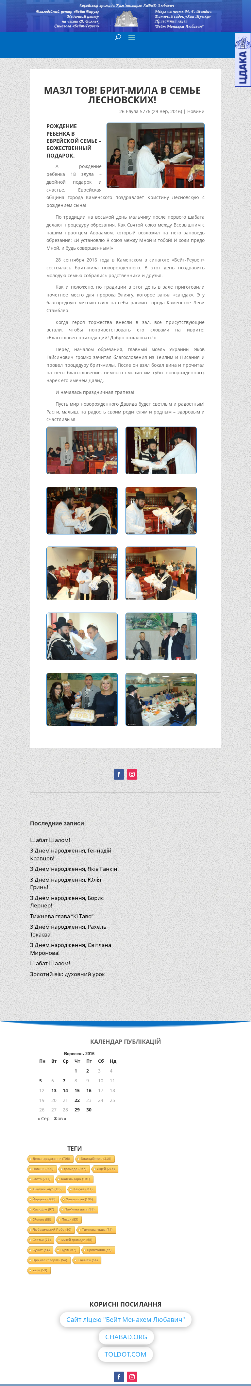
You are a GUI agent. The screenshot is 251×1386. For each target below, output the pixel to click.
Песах (70, 1219)
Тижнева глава (97, 1229)
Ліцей (106, 1169)
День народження (51, 1158)
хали (40, 1270)
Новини (196, 111)
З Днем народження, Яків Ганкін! (74, 868)
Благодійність (96, 1158)
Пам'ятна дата (79, 1209)
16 (89, 1090)
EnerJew (88, 1260)
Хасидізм (43, 1209)
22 (77, 1100)
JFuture (42, 1219)
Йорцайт (44, 1199)
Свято (41, 1179)
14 (65, 1090)
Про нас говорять (50, 1260)
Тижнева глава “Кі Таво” (61, 916)
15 (77, 1090)
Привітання (99, 1250)
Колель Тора (75, 1179)
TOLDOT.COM (125, 1354)
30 (89, 1110)
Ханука (82, 1189)
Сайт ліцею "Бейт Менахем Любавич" (125, 1319)
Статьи (42, 1240)
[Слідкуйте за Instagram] (132, 774)
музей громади (76, 1240)
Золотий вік (79, 1199)
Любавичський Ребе (52, 1229)
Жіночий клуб (47, 1189)
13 (54, 1090)
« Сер (44, 1118)
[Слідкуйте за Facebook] (119, 774)
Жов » (60, 1118)
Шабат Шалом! (50, 840)
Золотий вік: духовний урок (67, 974)
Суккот (41, 1250)
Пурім (68, 1250)
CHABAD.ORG (126, 1336)
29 (77, 1110)
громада (75, 1169)
